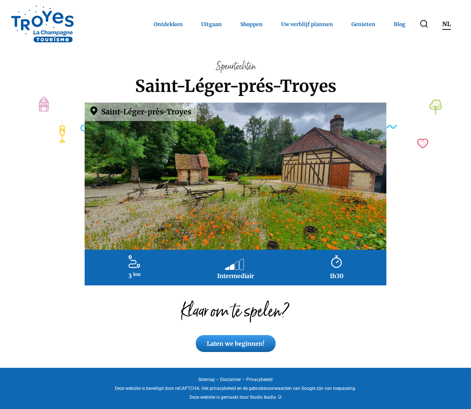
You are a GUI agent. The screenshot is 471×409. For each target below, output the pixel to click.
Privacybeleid (259, 379)
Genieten (363, 24)
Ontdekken (168, 24)
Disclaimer (230, 379)
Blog (400, 24)
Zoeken (424, 23)
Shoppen (251, 24)
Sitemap (206, 379)
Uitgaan (211, 24)
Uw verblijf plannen (307, 24)
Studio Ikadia (263, 397)
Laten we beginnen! (236, 343)
